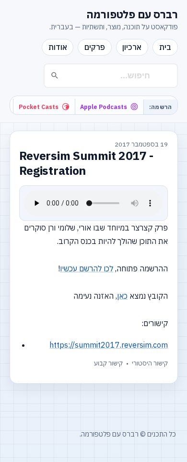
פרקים (94, 47)
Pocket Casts (38, 106)
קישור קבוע (108, 363)
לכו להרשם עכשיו (86, 268)
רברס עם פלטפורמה (132, 14)
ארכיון (131, 47)
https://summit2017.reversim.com (108, 345)
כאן (122, 296)
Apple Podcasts (103, 106)
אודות (57, 47)
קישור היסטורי (150, 363)
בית (165, 47)
